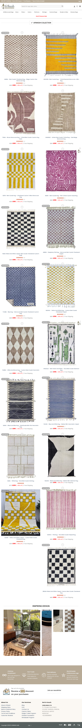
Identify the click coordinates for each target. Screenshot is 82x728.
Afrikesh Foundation (28, 715)
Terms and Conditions (8, 713)
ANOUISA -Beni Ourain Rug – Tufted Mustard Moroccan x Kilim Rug (61, 80)
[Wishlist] (77, 6)
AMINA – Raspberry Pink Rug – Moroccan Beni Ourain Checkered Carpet (61, 253)
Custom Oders (26, 711)
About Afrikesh (5, 705)
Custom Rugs (53, 12)
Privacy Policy (5, 711)
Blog (23, 705)
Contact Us (25, 709)
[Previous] (6, 632)
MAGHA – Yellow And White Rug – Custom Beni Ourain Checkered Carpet (61, 311)
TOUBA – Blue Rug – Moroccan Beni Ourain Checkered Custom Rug (21, 312)
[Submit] (62, 6)
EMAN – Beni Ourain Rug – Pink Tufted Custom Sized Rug (61, 195)
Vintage (44, 12)
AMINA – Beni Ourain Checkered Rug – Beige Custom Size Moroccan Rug (20, 80)
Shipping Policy (6, 707)
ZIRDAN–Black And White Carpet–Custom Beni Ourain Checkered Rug (61, 592)
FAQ (80, 1)
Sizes (16, 12)
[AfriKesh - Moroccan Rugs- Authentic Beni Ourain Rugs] (7, 6)
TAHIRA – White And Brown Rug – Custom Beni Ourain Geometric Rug (20, 370)
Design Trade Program (29, 713)
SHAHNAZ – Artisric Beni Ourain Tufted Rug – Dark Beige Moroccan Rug (61, 138)
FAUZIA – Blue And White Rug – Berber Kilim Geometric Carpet (61, 424)
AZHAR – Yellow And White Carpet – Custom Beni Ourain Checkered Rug (20, 538)
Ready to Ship (64, 12)
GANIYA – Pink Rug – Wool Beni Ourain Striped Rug (61, 535)
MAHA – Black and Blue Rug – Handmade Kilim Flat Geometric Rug (20, 426)
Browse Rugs (74, 12)
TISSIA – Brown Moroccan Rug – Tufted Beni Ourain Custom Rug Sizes (20, 138)
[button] (74, 6)
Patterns (36, 12)
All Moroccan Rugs (8, 12)
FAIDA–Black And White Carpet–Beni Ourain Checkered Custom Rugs (20, 254)
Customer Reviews (7, 715)
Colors (29, 12)
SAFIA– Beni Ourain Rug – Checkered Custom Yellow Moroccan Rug (21, 196)
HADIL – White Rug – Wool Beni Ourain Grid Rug (20, 481)
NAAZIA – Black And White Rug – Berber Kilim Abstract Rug (61, 481)
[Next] (37, 632)
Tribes (23, 12)
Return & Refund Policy (8, 709)
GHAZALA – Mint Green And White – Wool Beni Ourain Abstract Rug (61, 369)
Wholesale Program (28, 717)
